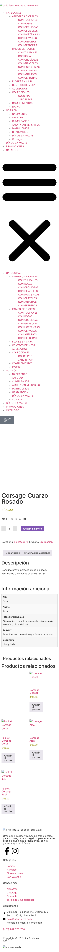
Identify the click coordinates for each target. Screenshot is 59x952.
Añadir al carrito (32, 528)
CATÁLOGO (12, 150)
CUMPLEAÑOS (20, 121)
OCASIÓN (11, 110)
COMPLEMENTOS (22, 103)
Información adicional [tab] (37, 552)
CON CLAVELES (27, 37)
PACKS (16, 106)
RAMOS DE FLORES (23, 48)
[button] (29, 211)
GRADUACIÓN (20, 131)
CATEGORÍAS (13, 12)
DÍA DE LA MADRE (23, 135)
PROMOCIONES (15, 146)
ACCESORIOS (20, 88)
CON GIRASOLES (28, 30)
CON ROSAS (25, 23)
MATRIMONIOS (20, 128)
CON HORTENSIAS (29, 34)
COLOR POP (25, 95)
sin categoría (21, 541)
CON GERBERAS (27, 45)
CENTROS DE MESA (23, 84)
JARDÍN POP (25, 99)
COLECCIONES (20, 92)
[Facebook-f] (7, 851)
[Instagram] (15, 851)
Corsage (17, 139)
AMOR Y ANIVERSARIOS (26, 124)
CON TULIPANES (28, 19)
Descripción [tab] (13, 552)
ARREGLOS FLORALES (25, 16)
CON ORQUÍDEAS (28, 27)
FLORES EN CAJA (22, 81)
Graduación (46, 541)
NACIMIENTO (19, 113)
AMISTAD (17, 117)
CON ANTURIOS (27, 41)
